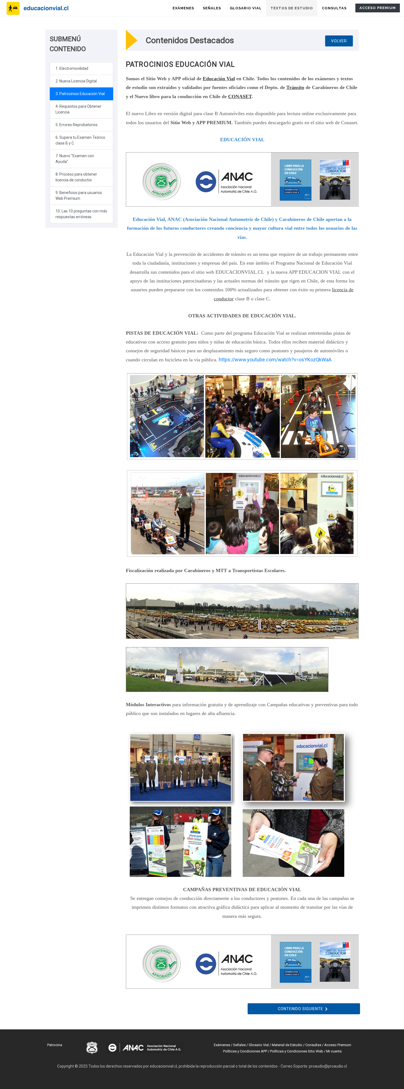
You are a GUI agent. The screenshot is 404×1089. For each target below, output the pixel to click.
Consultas (313, 1045)
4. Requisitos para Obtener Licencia (78, 109)
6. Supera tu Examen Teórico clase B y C (80, 140)
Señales (239, 1045)
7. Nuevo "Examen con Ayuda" (75, 159)
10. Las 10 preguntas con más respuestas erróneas (81, 214)
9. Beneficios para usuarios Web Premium (79, 195)
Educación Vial (219, 78)
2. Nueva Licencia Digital (76, 81)
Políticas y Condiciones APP (245, 1051)
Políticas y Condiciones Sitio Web (296, 1051)
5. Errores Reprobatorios (77, 125)
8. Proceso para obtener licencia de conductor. (76, 177)
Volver (339, 41)
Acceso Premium (337, 1045)
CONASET (240, 96)
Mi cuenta (334, 1051)
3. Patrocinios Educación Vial (80, 94)
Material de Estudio (287, 1045)
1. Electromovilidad (72, 68)
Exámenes (222, 1045)
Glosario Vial (259, 1045)
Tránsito (295, 87)
